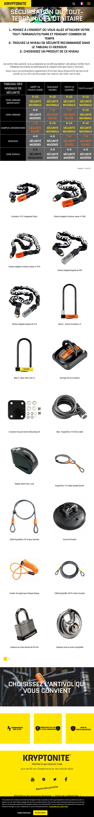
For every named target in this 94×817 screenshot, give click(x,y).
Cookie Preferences (24, 813)
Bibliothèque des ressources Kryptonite (33, 796)
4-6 (35, 110)
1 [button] (5, 659)
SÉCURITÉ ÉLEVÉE (52, 116)
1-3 (35, 149)
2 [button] (9, 659)
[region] (47, 806)
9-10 (35, 97)
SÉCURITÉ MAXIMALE (35, 103)
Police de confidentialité (67, 796)
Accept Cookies (40, 813)
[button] (82, 3)
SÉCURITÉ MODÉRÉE (35, 116)
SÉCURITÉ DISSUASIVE (35, 156)
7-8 (52, 110)
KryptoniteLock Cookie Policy (58, 806)
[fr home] (15, 3)
